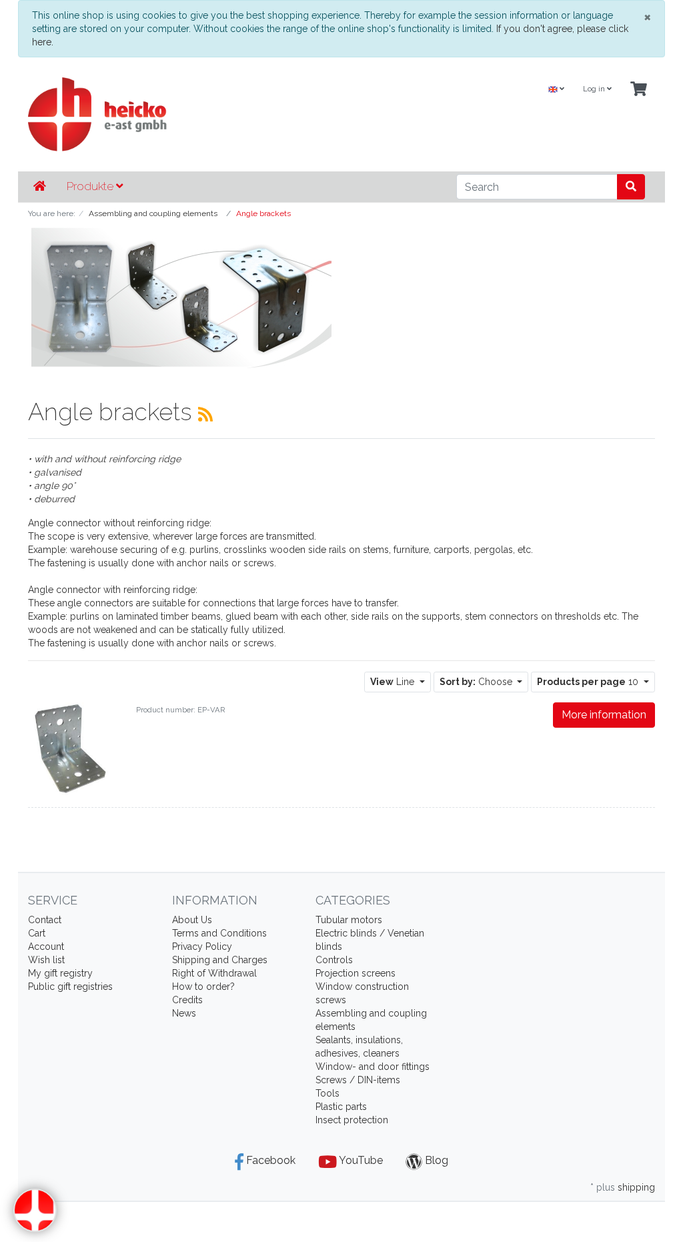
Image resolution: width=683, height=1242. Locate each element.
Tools (327, 1093)
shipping (636, 1187)
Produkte (91, 186)
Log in (595, 89)
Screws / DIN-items (357, 1080)
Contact (44, 919)
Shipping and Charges (219, 960)
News (184, 1013)
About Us (192, 919)
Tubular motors (348, 919)
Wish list (46, 960)
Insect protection (351, 1120)
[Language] (556, 89)
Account (46, 946)
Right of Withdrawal (214, 973)
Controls (334, 960)
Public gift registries (70, 986)
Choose (477, 681)
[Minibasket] (638, 89)
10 (589, 681)
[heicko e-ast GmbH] (234, 114)
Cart (36, 933)
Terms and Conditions (219, 933)
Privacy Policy (202, 946)
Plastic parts (341, 1106)
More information (604, 714)
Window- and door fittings (372, 1066)
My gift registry (60, 973)
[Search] (631, 186)
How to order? (203, 986)
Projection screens (355, 973)
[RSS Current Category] (205, 414)
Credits (187, 1000)
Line (393, 681)
